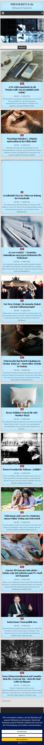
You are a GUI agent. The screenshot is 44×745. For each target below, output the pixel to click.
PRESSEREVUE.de (22, 4)
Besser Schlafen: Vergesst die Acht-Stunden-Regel (22, 414)
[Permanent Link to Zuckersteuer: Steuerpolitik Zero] (22, 605)
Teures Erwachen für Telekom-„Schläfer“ (22, 469)
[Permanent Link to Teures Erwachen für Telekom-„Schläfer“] (22, 448)
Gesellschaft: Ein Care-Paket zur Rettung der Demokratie (22, 197)
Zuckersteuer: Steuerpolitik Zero (22, 621)
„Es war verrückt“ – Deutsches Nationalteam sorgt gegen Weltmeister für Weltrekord (22, 255)
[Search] (42, 13)
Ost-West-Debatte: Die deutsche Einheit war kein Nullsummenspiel (22, 305)
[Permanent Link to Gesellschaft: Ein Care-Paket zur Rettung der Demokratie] (22, 174)
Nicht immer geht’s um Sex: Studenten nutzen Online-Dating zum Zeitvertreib (22, 517)
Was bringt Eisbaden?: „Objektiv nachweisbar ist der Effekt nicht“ (22, 140)
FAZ (22, 135)
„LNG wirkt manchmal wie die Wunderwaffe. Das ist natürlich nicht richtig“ (22, 89)
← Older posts (5, 701)
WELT (22, 83)
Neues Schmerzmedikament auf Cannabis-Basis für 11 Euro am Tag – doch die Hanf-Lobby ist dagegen (22, 679)
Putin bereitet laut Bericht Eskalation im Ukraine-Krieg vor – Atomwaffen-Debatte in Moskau (22, 363)
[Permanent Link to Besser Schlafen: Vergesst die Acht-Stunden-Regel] (22, 395)
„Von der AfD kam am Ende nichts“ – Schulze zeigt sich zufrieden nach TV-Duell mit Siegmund (22, 573)
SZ (22, 192)
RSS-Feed (16, 96)
